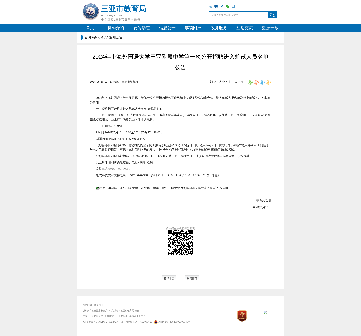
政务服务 (219, 27)
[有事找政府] (216, 6)
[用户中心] (222, 6)
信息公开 (167, 27)
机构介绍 (116, 27)
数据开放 (270, 27)
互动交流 (244, 27)
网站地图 (87, 305)
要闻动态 (141, 27)
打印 (240, 81)
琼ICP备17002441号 (108, 322)
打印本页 (169, 278)
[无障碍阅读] (239, 6)
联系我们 (98, 305)
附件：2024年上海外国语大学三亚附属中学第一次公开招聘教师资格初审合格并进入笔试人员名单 (163, 188)
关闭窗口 (192, 278)
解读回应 (193, 27)
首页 (90, 27)
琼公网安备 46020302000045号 (174, 322)
